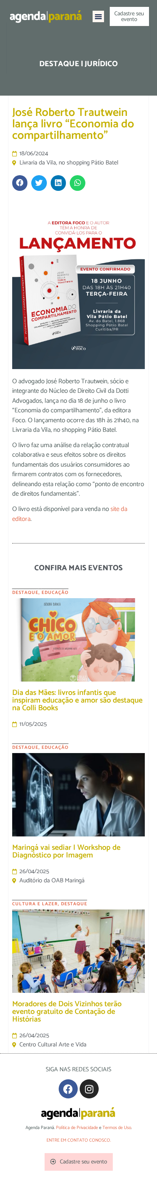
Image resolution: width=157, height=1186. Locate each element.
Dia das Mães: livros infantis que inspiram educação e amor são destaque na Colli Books (77, 700)
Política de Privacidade (77, 1127)
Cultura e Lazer (35, 904)
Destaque (25, 592)
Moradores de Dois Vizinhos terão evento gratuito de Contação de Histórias (67, 1012)
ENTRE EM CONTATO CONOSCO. (78, 1140)
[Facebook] (68, 1088)
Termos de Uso (117, 1127)
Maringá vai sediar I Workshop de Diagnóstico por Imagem (66, 851)
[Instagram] (89, 1088)
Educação (55, 592)
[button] (98, 16)
